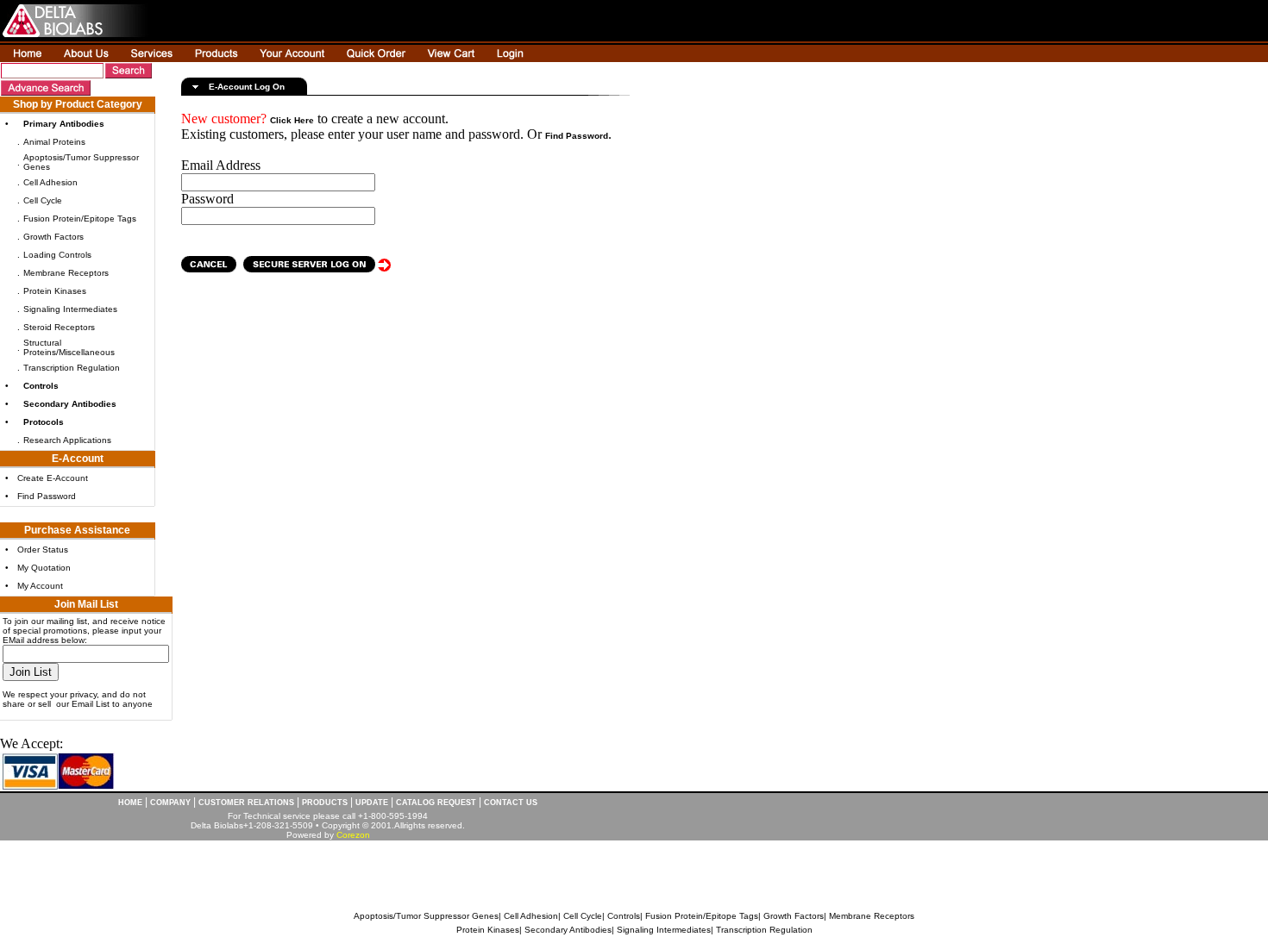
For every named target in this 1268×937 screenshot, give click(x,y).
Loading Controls (57, 254)
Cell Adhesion (50, 182)
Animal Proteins (54, 142)
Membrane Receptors (66, 273)
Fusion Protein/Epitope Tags (79, 218)
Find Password (46, 496)
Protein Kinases (54, 291)
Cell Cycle (42, 200)
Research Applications (67, 440)
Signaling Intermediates (70, 309)
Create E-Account (52, 478)
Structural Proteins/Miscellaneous (69, 347)
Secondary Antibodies (568, 929)
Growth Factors (53, 236)
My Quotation (44, 567)
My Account (40, 585)
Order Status (42, 549)
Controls (623, 916)
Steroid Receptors (59, 327)
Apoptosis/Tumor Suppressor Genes (426, 916)
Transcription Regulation (71, 367)
